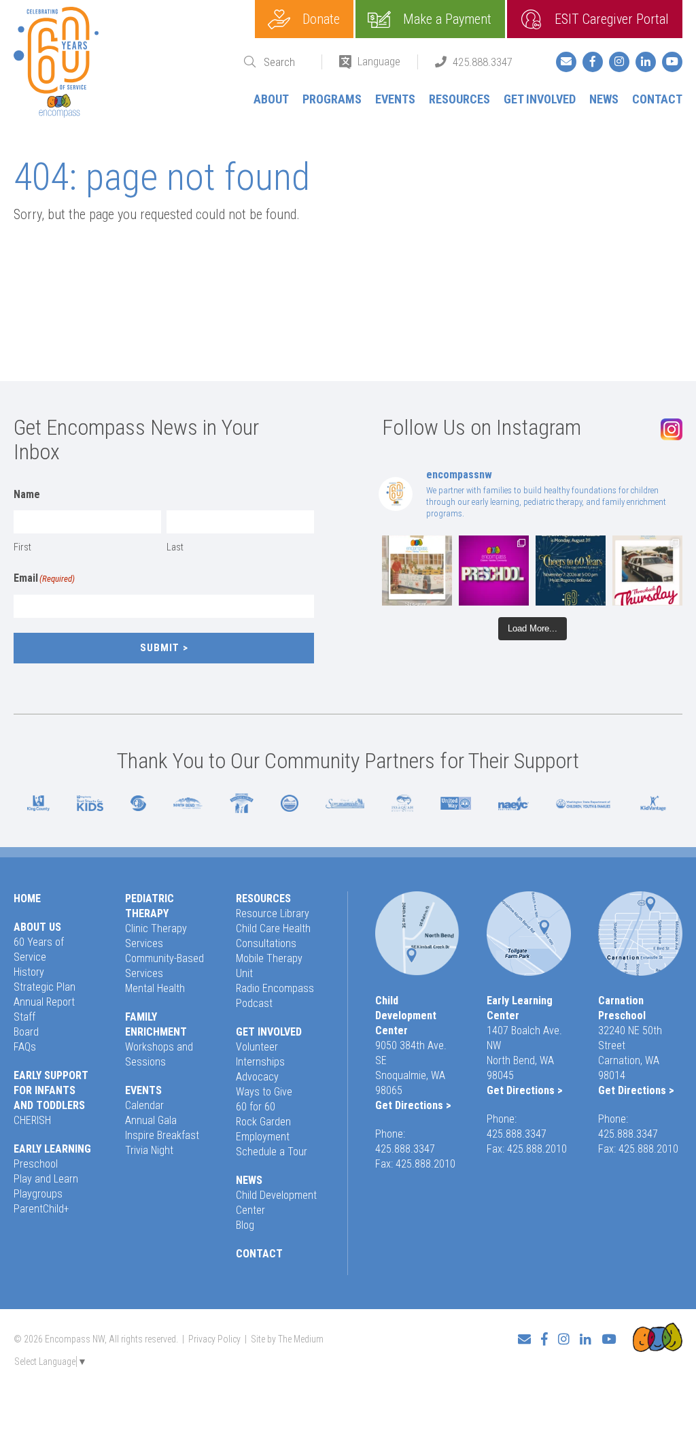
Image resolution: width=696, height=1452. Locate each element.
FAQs (25, 1046)
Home (27, 898)
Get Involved (540, 99)
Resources (459, 99)
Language (379, 61)
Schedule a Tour (271, 1151)
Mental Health (155, 988)
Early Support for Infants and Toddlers (51, 1090)
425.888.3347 (482, 62)
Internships (260, 1061)
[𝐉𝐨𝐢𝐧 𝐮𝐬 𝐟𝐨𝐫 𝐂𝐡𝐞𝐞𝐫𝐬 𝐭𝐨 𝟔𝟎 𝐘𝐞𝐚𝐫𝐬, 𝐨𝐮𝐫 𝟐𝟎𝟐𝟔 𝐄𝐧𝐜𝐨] (571, 570)
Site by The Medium (287, 1339)
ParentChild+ (41, 1208)
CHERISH (32, 1120)
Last (175, 547)
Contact (657, 99)
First (22, 547)
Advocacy (257, 1076)
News (604, 99)
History (29, 972)
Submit (159, 648)
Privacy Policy (214, 1339)
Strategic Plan (44, 986)
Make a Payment (447, 19)
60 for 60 (255, 1106)
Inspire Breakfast (162, 1135)
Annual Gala (151, 1120)
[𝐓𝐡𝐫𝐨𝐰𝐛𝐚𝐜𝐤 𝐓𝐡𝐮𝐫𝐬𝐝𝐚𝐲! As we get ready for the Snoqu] (417, 570)
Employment (263, 1136)
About (271, 99)
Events (395, 99)
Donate (321, 19)
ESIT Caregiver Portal (612, 19)
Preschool (36, 1163)
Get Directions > (413, 1105)
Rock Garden (263, 1121)
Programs (332, 99)
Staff (24, 1016)
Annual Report (44, 1001)
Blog (245, 1225)
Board (26, 1031)
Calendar (144, 1105)
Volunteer (257, 1046)
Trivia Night (149, 1150)
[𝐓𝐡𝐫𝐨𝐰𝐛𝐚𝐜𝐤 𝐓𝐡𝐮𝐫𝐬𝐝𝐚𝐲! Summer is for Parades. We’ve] (647, 570)
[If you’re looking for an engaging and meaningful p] (494, 570)
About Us (37, 927)
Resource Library (272, 913)
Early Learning (52, 1148)
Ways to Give (264, 1091)
